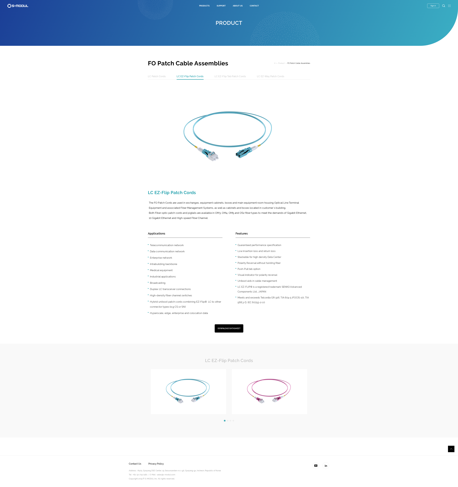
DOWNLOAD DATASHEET (229, 328)
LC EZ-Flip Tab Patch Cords (230, 76)
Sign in (433, 6)
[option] (188, 391)
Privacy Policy (156, 463)
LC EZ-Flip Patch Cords (190, 76)
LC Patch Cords (157, 76)
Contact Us (135, 463)
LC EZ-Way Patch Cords (270, 76)
